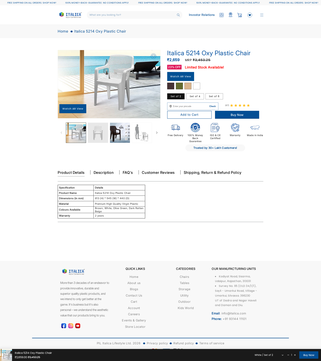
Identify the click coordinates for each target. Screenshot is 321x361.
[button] (261, 15)
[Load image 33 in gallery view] (142, 133)
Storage (184, 289)
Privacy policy (157, 343)
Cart (134, 301)
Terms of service (211, 343)
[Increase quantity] (295, 355)
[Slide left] (61, 132)
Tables (184, 283)
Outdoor (184, 301)
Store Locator (135, 326)
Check (212, 106)
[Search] (178, 15)
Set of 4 (195, 96)
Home (63, 31)
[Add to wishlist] (153, 56)
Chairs (184, 277)
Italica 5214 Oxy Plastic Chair (100, 31)
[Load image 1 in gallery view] (76, 133)
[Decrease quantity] (288, 355)
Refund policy (183, 343)
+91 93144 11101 (234, 319)
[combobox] (134, 15)
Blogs (134, 289)
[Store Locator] (230, 15)
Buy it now (237, 115)
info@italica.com (234, 313)
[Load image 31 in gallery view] (98, 133)
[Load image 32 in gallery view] (120, 133)
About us (134, 283)
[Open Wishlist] (249, 15)
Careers (134, 314)
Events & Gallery (134, 320)
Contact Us (134, 295)
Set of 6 (214, 96)
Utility (184, 295)
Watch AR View (72, 108)
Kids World (186, 308)
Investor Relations (202, 15)
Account (134, 308)
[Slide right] (156, 132)
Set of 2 (176, 96)
